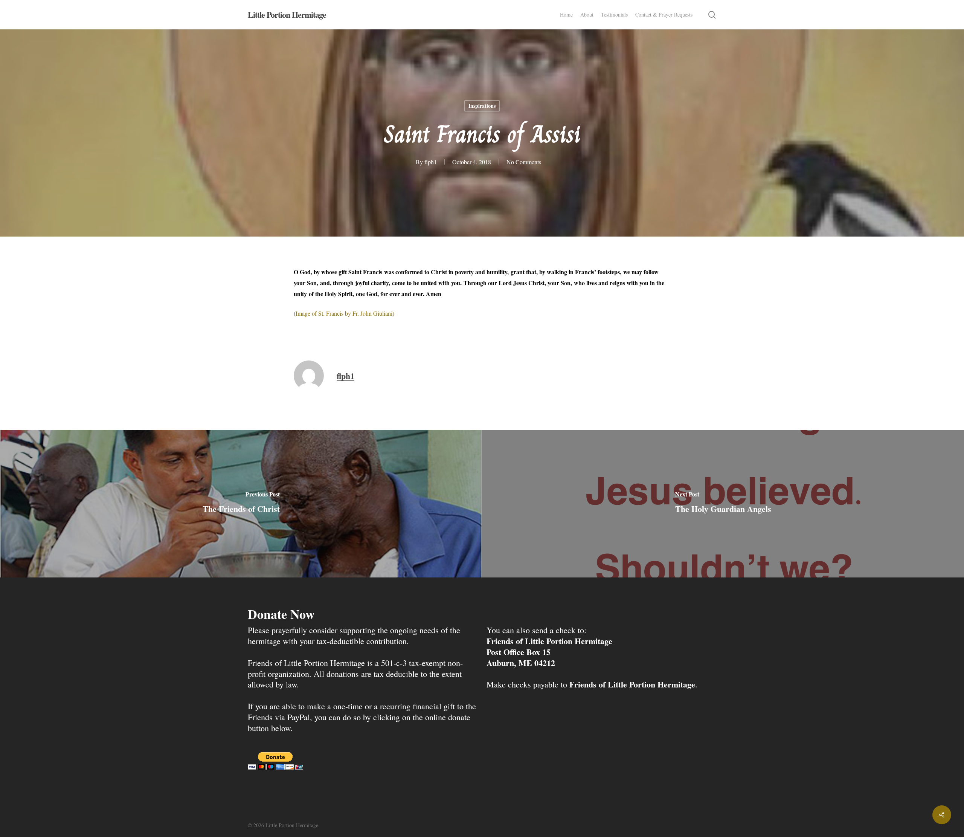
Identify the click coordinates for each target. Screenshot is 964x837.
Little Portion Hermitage (287, 15)
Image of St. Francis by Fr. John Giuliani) (345, 313)
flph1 (430, 162)
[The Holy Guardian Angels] (723, 503)
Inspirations (482, 106)
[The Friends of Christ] (241, 503)
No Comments (523, 162)
